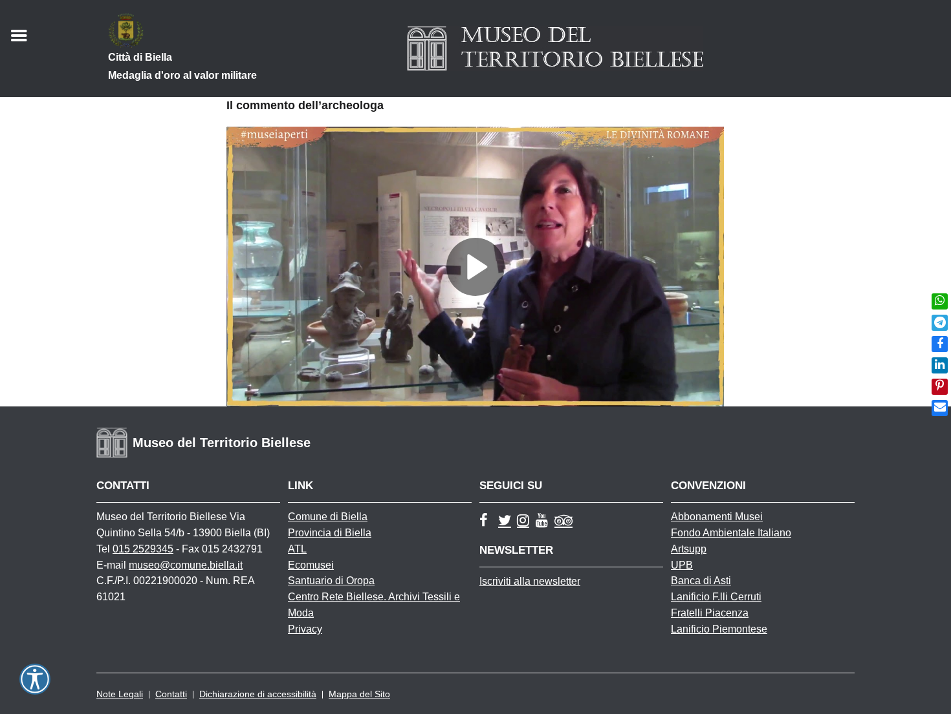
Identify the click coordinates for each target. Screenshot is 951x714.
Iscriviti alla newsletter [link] (529, 581)
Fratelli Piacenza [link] (710, 612)
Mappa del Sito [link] (359, 694)
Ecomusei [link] (311, 565)
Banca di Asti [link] (701, 580)
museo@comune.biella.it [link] (186, 565)
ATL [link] (297, 548)
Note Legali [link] (119, 694)
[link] (940, 301)
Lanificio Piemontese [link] (719, 629)
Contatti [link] (171, 694)
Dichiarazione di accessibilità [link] (257, 694)
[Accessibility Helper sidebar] (34, 679)
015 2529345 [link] (143, 548)
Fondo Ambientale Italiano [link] (731, 532)
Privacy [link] (305, 629)
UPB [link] (682, 565)
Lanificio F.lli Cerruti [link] (716, 596)
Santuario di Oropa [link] (331, 580)
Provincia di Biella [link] (329, 532)
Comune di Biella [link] (327, 516)
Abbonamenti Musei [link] (717, 516)
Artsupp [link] (688, 548)
